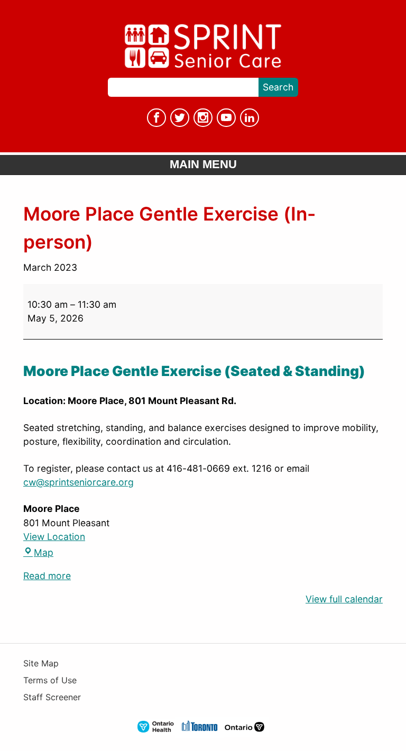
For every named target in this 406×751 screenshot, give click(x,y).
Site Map (41, 663)
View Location (54, 536)
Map (38, 552)
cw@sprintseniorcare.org (78, 482)
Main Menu (203, 164)
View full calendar (344, 599)
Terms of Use (50, 680)
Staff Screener (52, 697)
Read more (47, 575)
